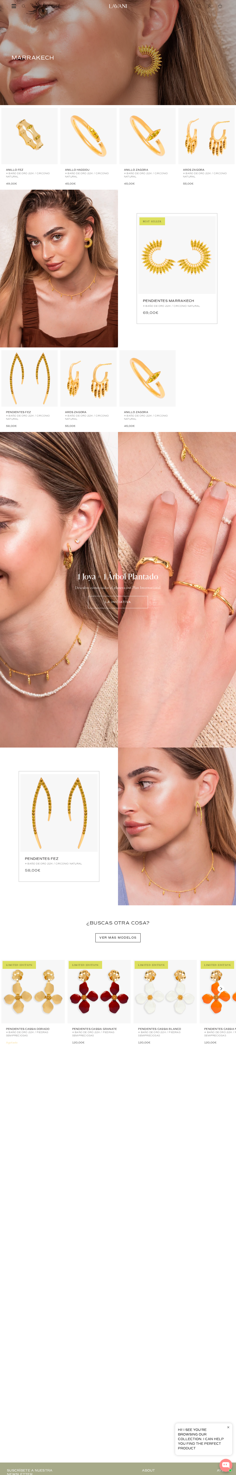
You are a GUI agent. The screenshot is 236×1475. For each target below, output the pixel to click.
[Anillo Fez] (29, 136)
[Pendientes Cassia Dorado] (33, 991)
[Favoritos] (200, 6)
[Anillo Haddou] (88, 136)
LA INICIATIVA (118, 602)
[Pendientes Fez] (29, 378)
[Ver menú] (14, 6)
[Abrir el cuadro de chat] (225, 1465)
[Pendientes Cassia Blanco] (165, 991)
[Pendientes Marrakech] (177, 255)
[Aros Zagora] (206, 136)
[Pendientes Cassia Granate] (99, 991)
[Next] (221, 988)
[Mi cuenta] (210, 6)
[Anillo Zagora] (147, 136)
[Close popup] (228, 1427)
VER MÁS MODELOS (118, 938)
